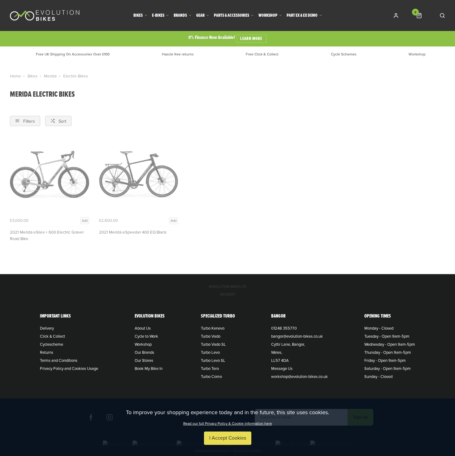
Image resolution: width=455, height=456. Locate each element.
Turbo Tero (210, 368)
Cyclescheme (51, 344)
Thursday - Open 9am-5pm (387, 352)
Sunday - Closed (378, 376)
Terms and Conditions (58, 360)
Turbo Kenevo (212, 328)
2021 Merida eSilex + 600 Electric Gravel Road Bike (47, 235)
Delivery (47, 328)
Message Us (281, 368)
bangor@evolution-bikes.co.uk (297, 336)
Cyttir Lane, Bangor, (288, 344)
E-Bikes (158, 15)
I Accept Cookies (227, 438)
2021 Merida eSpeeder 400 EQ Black (133, 232)
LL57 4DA (280, 360)
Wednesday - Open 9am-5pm (389, 344)
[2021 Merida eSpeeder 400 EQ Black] (138, 175)
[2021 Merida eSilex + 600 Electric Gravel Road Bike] (49, 175)
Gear (200, 15)
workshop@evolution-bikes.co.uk (299, 376)
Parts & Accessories (231, 15)
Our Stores (144, 360)
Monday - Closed (378, 328)
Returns (46, 352)
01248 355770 (284, 328)
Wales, (276, 352)
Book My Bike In (148, 368)
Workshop (267, 15)
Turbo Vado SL (213, 344)
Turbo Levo (210, 352)
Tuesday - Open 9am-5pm (387, 336)
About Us (143, 328)
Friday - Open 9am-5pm (385, 360)
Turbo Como (211, 376)
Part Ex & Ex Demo (302, 15)
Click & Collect (52, 336)
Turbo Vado (210, 336)
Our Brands (144, 352)
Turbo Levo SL (213, 360)
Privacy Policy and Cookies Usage (69, 368)
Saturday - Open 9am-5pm (387, 368)
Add (85, 221)
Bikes (138, 15)
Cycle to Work (146, 336)
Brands (180, 15)
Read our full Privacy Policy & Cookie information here (227, 423)
